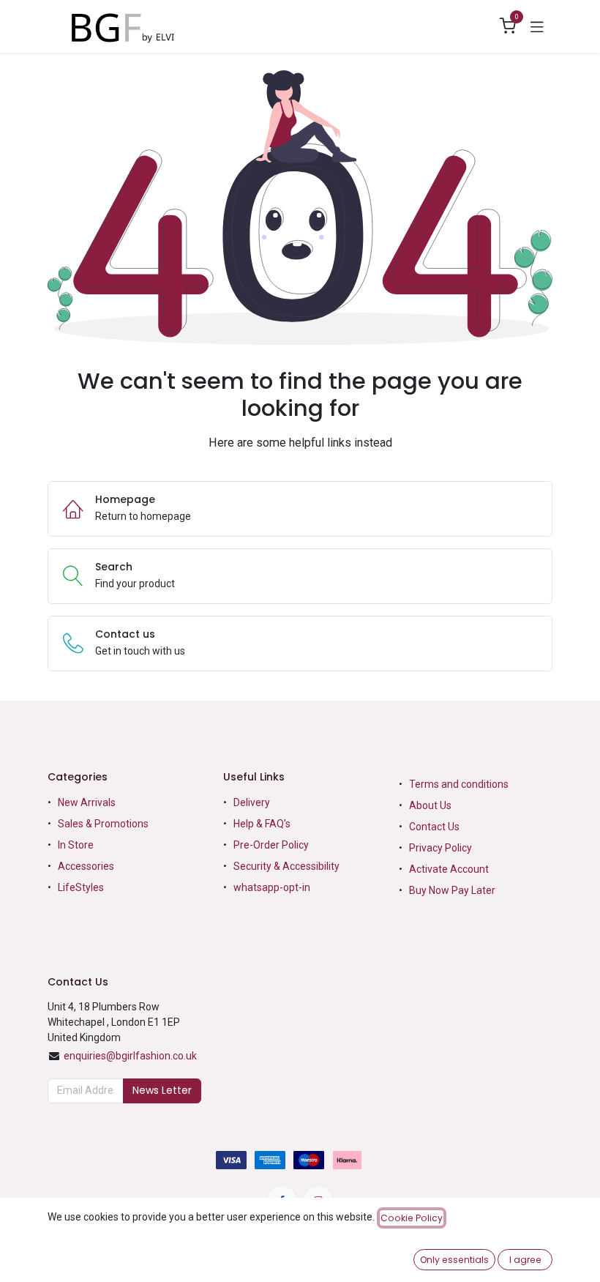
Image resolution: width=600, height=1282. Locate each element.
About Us (430, 805)
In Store (76, 845)
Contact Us (434, 826)
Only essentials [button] (454, 1259)
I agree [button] (525, 1259)
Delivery (251, 802)
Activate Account (449, 869)
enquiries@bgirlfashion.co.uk (130, 1056)
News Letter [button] (162, 1090)
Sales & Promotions (103, 824)
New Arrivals (87, 802)
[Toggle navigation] (537, 26)
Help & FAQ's (261, 824)
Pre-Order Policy (271, 845)
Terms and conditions (459, 784)
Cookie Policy (411, 1218)
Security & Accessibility (286, 866)
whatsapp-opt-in (271, 887)
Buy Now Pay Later (453, 890)
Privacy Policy (440, 848)
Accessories (86, 866)
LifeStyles (81, 887)
